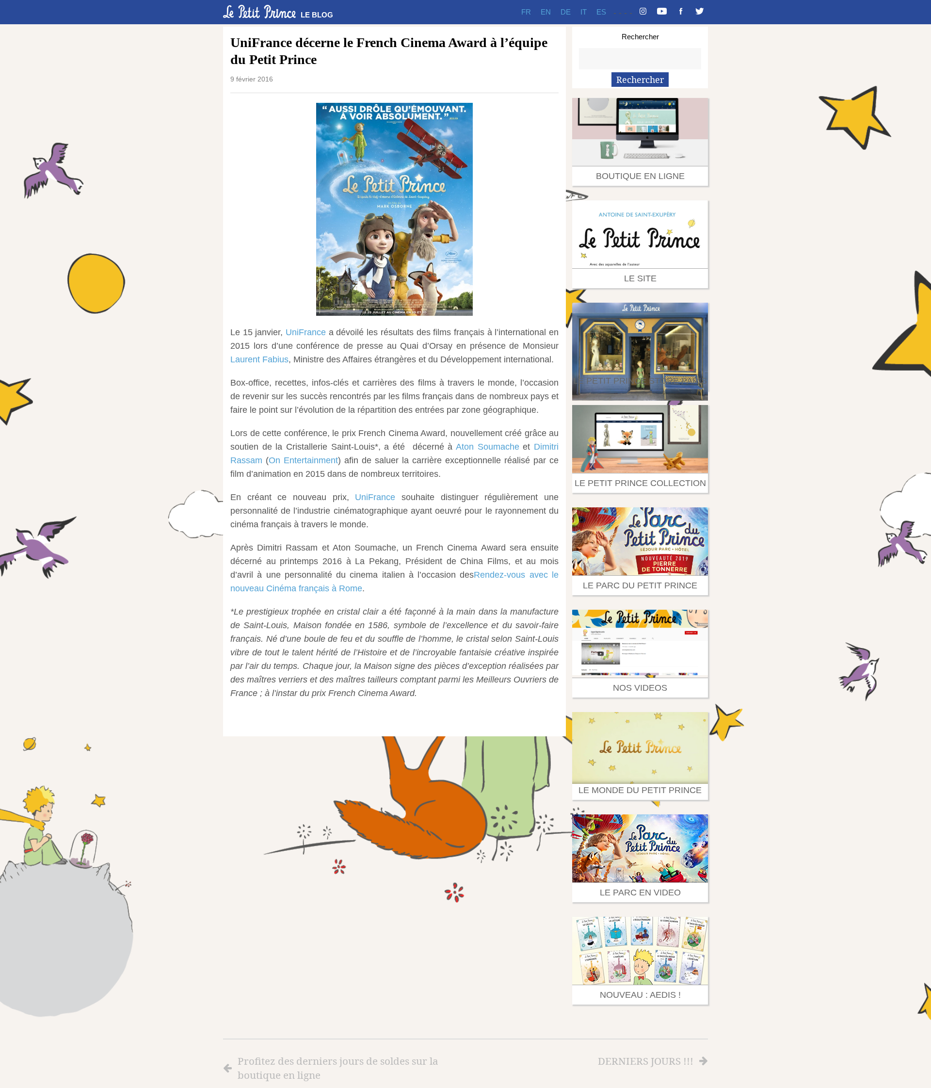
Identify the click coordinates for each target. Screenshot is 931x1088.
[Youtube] (662, 12)
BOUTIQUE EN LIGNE (640, 176)
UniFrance (306, 332)
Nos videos (640, 688)
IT (583, 12)
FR (526, 12)
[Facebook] (681, 12)
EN (546, 12)
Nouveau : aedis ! (640, 995)
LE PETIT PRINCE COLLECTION (640, 483)
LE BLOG (317, 15)
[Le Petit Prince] (259, 11)
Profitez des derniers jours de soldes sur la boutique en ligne (338, 1068)
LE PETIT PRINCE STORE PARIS (640, 381)
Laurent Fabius (259, 359)
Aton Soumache (487, 447)
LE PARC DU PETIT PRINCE (640, 585)
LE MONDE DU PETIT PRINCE (640, 790)
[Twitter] (699, 12)
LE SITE (640, 278)
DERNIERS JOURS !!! (645, 1061)
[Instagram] (643, 12)
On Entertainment (303, 460)
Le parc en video (640, 892)
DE (566, 12)
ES (601, 12)
